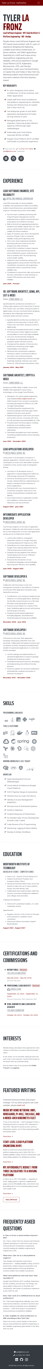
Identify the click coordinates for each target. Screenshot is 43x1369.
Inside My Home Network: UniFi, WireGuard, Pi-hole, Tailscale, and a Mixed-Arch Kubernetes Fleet (21, 1114)
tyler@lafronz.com (9, 151)
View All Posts (11, 1200)
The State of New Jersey (16, 973)
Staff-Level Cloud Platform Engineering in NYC (18, 1143)
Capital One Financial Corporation (19, 198)
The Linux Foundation (15, 1010)
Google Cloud (15, 989)
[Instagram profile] (21, 158)
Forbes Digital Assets (24, 399)
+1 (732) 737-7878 (25, 149)
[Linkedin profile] (6, 158)
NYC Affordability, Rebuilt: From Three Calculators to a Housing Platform (20, 1171)
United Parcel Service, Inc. (15, 453)
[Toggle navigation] (38, 3)
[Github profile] (13, 158)
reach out (21, 1105)
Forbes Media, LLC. (16, 299)
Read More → (8, 1136)
